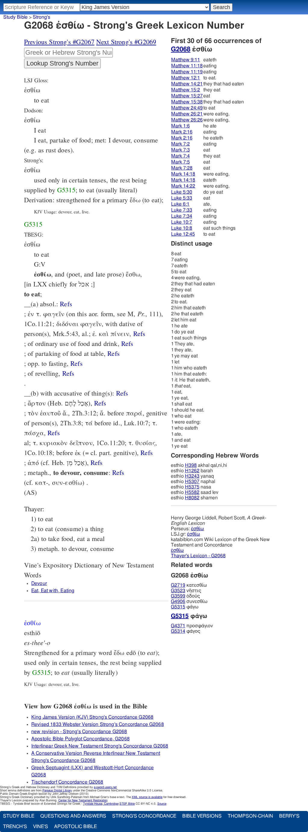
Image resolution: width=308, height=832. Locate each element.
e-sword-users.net (105, 787)
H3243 (192, 476)
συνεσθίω (189, 601)
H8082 (192, 497)
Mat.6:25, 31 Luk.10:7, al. (139, 333)
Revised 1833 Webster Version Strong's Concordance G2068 (97, 724)
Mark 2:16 (181, 132)
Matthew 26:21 (187, 114)
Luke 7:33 (181, 210)
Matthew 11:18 (187, 65)
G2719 (178, 585)
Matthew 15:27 (187, 95)
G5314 (178, 631)
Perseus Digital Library (57, 790)
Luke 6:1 (180, 204)
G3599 (178, 596)
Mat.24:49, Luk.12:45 (68, 373)
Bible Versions (202, 816)
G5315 (66, 189)
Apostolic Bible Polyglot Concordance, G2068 (80, 738)
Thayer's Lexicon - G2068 (198, 555)
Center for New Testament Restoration (82, 800)
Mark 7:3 (180, 150)
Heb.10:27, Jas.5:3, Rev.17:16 (118, 472)
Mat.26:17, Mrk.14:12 (54, 432)
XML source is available (147, 797)
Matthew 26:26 (187, 120)
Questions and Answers (73, 816)
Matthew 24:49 (187, 108)
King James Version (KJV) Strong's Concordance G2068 (92, 717)
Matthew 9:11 (185, 59)
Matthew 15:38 (187, 101)
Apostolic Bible (75, 826)
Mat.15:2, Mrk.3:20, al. (100, 403)
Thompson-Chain (250, 816)
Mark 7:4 (180, 156)
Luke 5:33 (181, 198)
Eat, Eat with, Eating (52, 590)
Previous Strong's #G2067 (59, 41)
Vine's (40, 826)
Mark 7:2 (180, 144)
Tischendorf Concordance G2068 (67, 782)
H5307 (192, 481)
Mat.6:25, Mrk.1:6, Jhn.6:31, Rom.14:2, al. (122, 393)
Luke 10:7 (181, 222)
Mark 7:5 (180, 162)
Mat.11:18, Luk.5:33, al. (76, 363)
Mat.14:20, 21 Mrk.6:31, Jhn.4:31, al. (66, 303)
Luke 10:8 (181, 228)
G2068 (180, 49)
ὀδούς (185, 596)
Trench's (15, 826)
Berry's (289, 816)
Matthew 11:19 (187, 71)
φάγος (185, 631)
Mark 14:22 (183, 186)
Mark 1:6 (180, 126)
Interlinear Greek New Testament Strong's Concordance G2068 (99, 746)
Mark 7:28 (181, 168)
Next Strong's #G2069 (126, 41)
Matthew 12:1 (185, 77)
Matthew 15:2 (185, 89)
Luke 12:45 (183, 234)
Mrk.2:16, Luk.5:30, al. (113, 353)
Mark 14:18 (183, 174)
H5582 (192, 492)
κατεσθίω (189, 585)
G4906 (178, 601)
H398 (191, 465)
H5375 (192, 487)
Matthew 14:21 (187, 83)
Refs (66, 303)
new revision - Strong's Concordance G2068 (79, 731)
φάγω (185, 606)
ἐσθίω (197, 528)
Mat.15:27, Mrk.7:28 (97, 462)
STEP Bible (127, 803)
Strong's (41, 17)
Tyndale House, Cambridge (101, 803)
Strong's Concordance (144, 816)
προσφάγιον (192, 625)
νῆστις (186, 590)
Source (161, 803)
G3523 (178, 590)
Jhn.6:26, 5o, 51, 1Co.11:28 (146, 452)
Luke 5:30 (181, 192)
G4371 (178, 625)
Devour (39, 583)
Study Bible (15, 17)
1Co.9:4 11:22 (127, 343)
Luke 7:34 (181, 216)
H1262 (192, 470)
